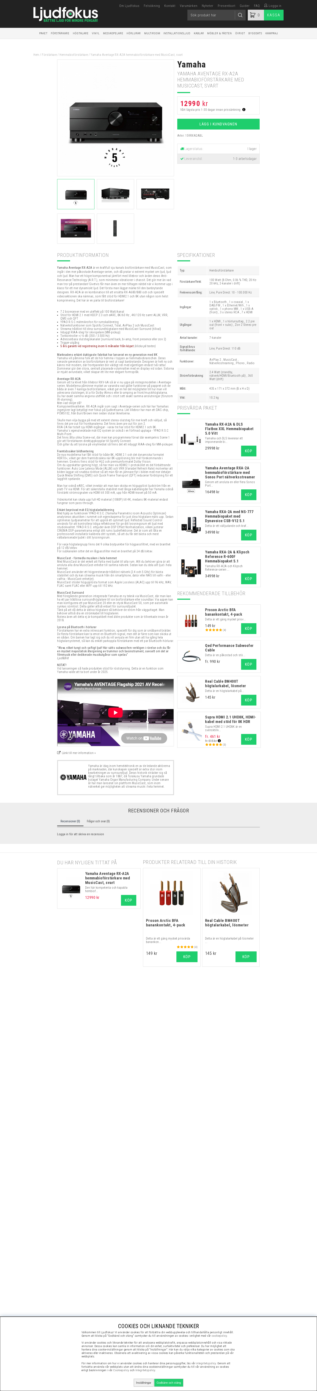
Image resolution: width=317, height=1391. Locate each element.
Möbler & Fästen (219, 33)
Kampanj (271, 33)
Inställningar (143, 1382)
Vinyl (96, 33)
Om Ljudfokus (129, 6)
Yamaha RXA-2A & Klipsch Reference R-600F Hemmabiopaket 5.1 (227, 556)
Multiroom (152, 33)
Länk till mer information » (79, 753)
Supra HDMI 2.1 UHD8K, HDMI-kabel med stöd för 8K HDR (230, 719)
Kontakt (170, 6)
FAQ (257, 6)
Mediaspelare (113, 33)
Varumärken (189, 6)
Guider (245, 6)
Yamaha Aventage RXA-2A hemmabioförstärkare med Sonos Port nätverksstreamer (230, 472)
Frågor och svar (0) (98, 821)
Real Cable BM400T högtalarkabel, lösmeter (225, 683)
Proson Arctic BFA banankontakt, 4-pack (223, 612)
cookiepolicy (219, 1335)
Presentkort (226, 6)
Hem (36, 54)
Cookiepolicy (121, 1370)
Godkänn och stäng (169, 1382)
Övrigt (240, 33)
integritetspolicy (206, 1363)
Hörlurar (134, 33)
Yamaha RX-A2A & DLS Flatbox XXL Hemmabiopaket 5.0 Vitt (229, 429)
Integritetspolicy (145, 1370)
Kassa (273, 15)
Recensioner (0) (70, 821)
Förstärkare (60, 33)
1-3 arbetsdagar (245, 159)
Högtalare (81, 33)
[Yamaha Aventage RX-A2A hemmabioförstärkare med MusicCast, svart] (115, 175)
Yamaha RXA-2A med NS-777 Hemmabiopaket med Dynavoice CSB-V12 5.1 (229, 516)
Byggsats (255, 33)
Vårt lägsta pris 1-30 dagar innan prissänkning (211, 109)
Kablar (199, 33)
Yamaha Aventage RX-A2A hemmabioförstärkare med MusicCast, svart (107, 878)
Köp (249, 451)
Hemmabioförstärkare (74, 54)
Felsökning (152, 6)
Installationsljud (176, 33)
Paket (43, 33)
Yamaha (191, 64)
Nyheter (207, 6)
